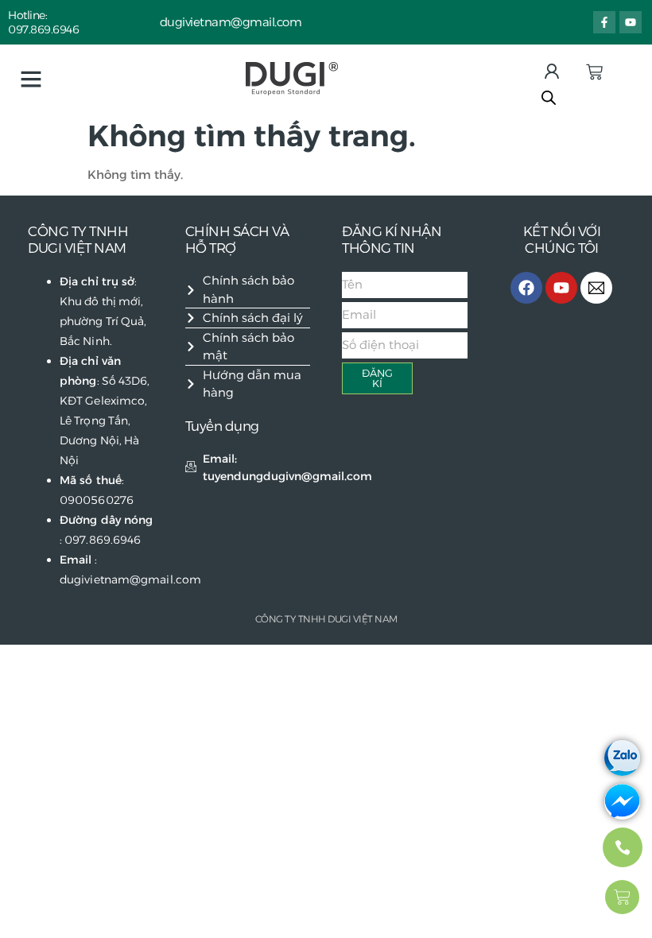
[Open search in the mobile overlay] (549, 97)
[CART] (594, 72)
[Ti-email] (596, 288)
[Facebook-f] (604, 22)
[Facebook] (526, 288)
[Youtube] (630, 22)
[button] (31, 78)
